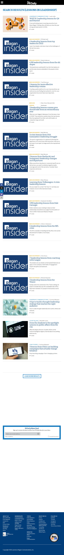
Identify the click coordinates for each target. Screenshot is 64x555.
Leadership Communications (39, 16)
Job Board (41, 528)
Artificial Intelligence (32, 528)
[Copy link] (1, 197)
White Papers (42, 532)
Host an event (42, 522)
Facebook (53, 522)
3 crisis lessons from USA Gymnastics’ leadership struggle (43, 136)
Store (4, 530)
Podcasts (29, 536)
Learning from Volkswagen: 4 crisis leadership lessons (45, 183)
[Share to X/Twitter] (1, 188)
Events (40, 517)
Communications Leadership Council (19, 518)
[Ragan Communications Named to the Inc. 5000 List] (54, 537)
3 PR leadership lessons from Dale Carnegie (44, 204)
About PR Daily (6, 517)
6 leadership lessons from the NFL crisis (44, 227)
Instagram (53, 521)
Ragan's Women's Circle (19, 529)
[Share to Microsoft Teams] (1, 194)
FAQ (4, 522)
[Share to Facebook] (1, 184)
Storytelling (34, 320)
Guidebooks (42, 521)
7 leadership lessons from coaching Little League (45, 259)
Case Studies (34, 344)
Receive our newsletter (5, 526)
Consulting (41, 527)
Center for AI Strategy (18, 523)
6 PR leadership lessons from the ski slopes (45, 63)
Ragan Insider (18, 525)
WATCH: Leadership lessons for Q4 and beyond (44, 19)
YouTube (53, 524)
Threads (53, 519)
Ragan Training (18, 520)
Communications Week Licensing (43, 525)
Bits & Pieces (18, 526)
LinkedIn (53, 517)
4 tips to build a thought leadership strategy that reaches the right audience (45, 304)
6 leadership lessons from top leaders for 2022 (42, 42)
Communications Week (31, 534)
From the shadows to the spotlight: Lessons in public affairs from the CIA (44, 325)
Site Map (5, 528)
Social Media (30, 519)
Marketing (29, 525)
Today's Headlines (9, 436)
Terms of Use (56, 436)
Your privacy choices (56, 526)
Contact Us (5, 521)
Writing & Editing (31, 527)
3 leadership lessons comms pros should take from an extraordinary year (44, 109)
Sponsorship (42, 530)
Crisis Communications (31, 523)
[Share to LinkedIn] (1, 191)
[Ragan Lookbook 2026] (8, 534)
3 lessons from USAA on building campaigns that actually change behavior (44, 349)
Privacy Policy (6, 524)
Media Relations (31, 521)
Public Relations (30, 517)
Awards (41, 519)
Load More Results (32, 376)
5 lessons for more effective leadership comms (41, 85)
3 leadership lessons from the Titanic (42, 281)
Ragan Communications (31, 538)
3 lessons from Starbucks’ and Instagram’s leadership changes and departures (43, 158)
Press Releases (6, 519)
